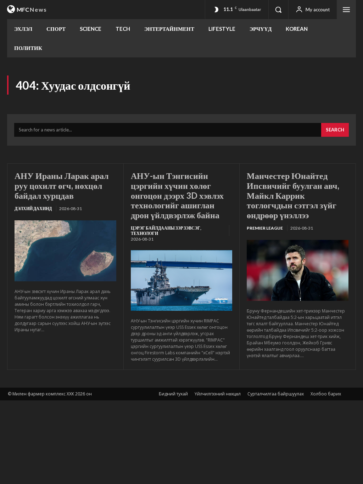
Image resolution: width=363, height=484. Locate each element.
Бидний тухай (173, 394)
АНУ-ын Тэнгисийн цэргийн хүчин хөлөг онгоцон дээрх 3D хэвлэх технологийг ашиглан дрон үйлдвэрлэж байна (177, 195)
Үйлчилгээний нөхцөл (218, 394)
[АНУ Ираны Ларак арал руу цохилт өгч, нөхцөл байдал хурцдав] (65, 250)
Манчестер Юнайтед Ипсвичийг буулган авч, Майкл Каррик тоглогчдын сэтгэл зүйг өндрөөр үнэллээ (293, 195)
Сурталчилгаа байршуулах (275, 394)
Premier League (265, 228)
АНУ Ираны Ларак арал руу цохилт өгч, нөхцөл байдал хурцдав (61, 185)
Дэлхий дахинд (33, 208)
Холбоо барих (326, 394)
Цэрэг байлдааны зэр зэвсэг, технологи (166, 230)
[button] (278, 9)
